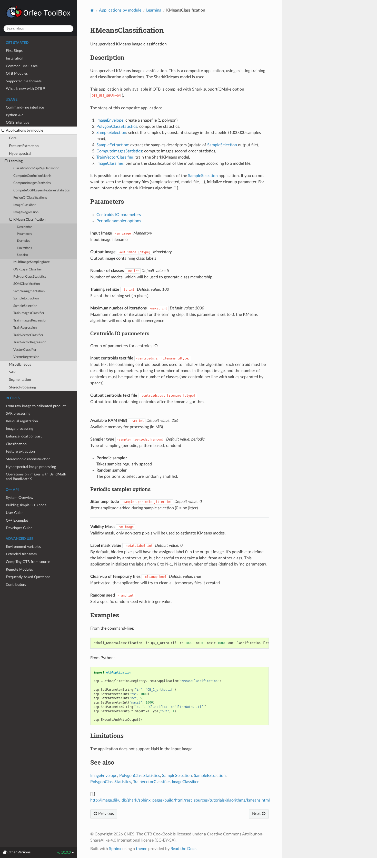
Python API (15, 115)
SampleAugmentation (29, 291)
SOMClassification (26, 284)
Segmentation (20, 380)
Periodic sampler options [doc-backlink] (120, 489)
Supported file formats (24, 81)
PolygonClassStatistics (29, 276)
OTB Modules (17, 73)
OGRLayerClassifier (27, 269)
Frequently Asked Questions (28, 577)
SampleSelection (25, 306)
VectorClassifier (24, 350)
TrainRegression (25, 327)
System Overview (19, 498)
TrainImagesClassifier (28, 313)
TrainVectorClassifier (28, 335)
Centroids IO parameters (118, 215)
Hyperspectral (20, 153)
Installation (14, 58)
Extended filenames (21, 554)
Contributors (16, 585)
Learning (16, 161)
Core (12, 138)
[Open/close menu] (3, 130)
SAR (12, 372)
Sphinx (115, 849)
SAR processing (18, 413)
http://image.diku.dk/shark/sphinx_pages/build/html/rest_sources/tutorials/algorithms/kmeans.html (180, 800)
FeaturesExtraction (24, 146)
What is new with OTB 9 (25, 89)
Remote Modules (19, 569)
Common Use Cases (21, 66)
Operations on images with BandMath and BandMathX (36, 476)
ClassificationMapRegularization (36, 168)
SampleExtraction (26, 298)
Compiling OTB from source (28, 562)
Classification (16, 444)
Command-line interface (25, 107)
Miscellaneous (20, 364)
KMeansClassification (29, 219)
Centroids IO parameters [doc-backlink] (119, 333)
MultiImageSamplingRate (31, 262)
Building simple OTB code (26, 505)
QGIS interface (17, 122)
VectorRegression (26, 357)
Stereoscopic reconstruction (28, 459)
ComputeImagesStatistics (32, 183)
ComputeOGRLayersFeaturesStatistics (41, 190)
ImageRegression (25, 212)
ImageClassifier (24, 205)
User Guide (14, 513)
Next (257, 814)
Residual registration (22, 421)
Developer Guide (19, 528)
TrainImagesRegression (30, 320)
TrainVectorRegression (29, 342)
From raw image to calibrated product (36, 406)
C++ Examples (17, 520)
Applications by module (24, 130)
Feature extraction (20, 451)
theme (141, 849)
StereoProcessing (22, 387)
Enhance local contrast (24, 436)
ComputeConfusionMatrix (32, 176)
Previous (105, 814)
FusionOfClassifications (30, 197)
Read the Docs (183, 849)
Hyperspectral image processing (31, 467)
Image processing (19, 429)
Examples (23, 240)
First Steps (14, 51)
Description (25, 227)
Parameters (24, 233)
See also (22, 255)
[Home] (92, 10)
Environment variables (23, 547)
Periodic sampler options (118, 221)
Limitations (24, 248)
